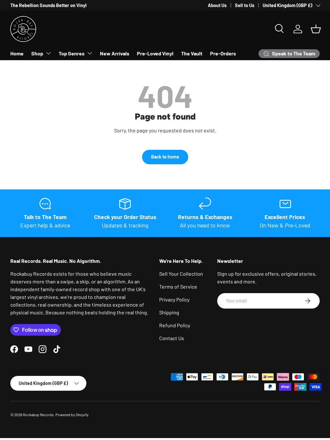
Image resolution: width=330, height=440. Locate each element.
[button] (316, 29)
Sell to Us (244, 5)
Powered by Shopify (72, 414)
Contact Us (171, 338)
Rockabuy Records (38, 414)
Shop (37, 53)
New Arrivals (114, 53)
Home (17, 53)
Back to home (165, 156)
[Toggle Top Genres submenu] (89, 53)
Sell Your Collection (181, 274)
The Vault (191, 53)
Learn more (133, 5)
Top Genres (71, 53)
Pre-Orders (223, 53)
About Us (217, 5)
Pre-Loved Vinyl (155, 53)
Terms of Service (178, 286)
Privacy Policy (174, 299)
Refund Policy (174, 325)
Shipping (169, 312)
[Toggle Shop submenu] (48, 53)
